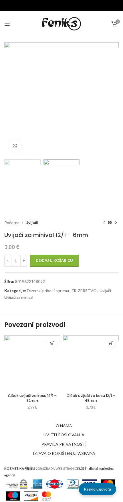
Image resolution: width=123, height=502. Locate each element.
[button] (52, 343)
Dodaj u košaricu (54, 260)
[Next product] (116, 223)
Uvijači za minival (18, 297)
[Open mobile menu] (7, 23)
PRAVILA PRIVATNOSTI (64, 444)
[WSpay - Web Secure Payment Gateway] (16, 483)
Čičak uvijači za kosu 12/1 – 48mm (91, 398)
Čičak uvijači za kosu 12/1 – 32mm (32, 398)
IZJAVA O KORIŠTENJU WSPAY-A (64, 453)
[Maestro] (13, 495)
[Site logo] (61, 23)
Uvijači (31, 222)
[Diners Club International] (73, 483)
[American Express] (37, 483)
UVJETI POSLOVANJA (63, 434)
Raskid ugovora (97, 489)
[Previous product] (104, 223)
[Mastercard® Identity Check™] (46, 495)
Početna (11, 222)
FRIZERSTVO (84, 290)
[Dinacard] (55, 483)
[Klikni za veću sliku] (15, 145)
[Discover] (31, 495)
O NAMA (64, 425)
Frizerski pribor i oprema (48, 290)
